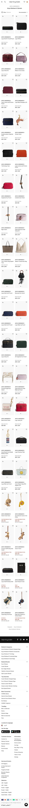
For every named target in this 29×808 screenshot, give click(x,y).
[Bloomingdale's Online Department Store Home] (14, 2)
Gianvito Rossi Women (6, 696)
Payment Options (5, 743)
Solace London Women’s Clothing (9, 686)
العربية (5, 725)
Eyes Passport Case (19, 581)
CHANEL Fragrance (5, 703)
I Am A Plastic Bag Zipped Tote (7, 262)
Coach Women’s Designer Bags (8, 678)
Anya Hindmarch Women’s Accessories (10, 651)
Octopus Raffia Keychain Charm (7, 549)
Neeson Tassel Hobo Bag (21, 261)
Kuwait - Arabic (5, 790)
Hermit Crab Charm (5, 515)
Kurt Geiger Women (5, 668)
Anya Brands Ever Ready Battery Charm (7, 453)
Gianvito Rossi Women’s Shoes (8, 698)
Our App (16, 745)
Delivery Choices (5, 741)
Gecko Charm (18, 548)
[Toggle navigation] (2, 2)
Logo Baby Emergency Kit (21, 102)
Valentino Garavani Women (7, 671)
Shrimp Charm (18, 134)
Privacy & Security (18, 752)
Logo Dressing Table (20, 452)
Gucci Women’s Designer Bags (8, 681)
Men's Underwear (5, 708)
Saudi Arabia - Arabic (6, 794)
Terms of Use (17, 754)
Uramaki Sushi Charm (20, 197)
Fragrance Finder (5, 769)
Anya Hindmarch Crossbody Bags (9, 656)
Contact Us (4, 739)
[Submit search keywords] (5, 2)
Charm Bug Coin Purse (6, 614)
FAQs (2, 750)
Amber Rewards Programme (5, 776)
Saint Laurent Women (6, 673)
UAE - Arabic (4, 785)
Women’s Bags (4, 713)
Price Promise (4, 748)
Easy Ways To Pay (18, 747)
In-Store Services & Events (5, 766)
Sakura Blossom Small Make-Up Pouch (20, 389)
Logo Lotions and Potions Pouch (7, 103)
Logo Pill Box (18, 38)
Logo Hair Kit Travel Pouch (7, 38)
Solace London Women (6, 683)
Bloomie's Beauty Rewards (5, 773)
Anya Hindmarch (14, 6)
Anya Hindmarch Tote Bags (7, 654)
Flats (2, 718)
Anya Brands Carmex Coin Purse (21, 516)
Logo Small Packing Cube (7, 581)
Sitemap (16, 757)
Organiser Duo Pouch (6, 197)
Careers (16, 749)
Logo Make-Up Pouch (20, 324)
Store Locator (17, 742)
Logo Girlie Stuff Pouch (6, 293)
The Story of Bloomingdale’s (17, 739)
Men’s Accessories (5, 715)
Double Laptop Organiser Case (7, 135)
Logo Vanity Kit (5, 70)
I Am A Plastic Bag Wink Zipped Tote (20, 484)
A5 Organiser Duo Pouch (21, 356)
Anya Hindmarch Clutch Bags (8, 658)
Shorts (3, 711)
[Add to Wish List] (12, 16)
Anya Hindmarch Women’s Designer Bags (10, 649)
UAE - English (4, 782)
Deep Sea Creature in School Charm (20, 615)
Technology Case (5, 166)
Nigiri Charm (4, 229)
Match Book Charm (5, 420)
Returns (3, 746)
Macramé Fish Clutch (20, 293)
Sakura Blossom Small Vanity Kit (20, 230)
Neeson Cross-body (19, 70)
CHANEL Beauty (5, 693)
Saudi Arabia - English (6, 792)
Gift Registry (4, 763)
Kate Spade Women (6, 688)
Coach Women (4, 666)
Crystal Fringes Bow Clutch (6, 389)
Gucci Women (4, 664)
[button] (8, 95)
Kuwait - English (5, 787)
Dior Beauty (4, 700)
